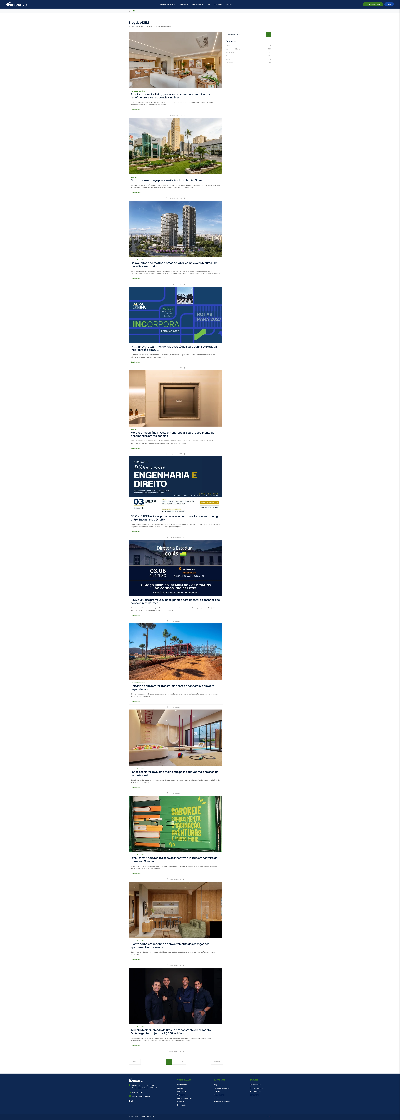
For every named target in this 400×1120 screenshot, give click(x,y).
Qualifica (217, 1091)
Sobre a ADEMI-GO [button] (167, 4)
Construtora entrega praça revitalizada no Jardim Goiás (166, 180)
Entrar (389, 4)
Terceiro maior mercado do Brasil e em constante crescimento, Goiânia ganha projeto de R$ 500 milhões (171, 1031)
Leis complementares (221, 1088)
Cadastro (180, 1102)
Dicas (248, 45)
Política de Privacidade (222, 1102)
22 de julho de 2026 (175, 793)
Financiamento (219, 1095)
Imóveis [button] (183, 4)
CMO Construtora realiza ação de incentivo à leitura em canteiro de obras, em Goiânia (174, 859)
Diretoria (180, 1088)
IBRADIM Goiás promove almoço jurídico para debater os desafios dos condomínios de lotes (175, 601)
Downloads (181, 1105)
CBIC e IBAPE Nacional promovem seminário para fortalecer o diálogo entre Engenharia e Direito (175, 517)
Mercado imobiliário (248, 49)
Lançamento (255, 1095)
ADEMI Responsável (184, 1098)
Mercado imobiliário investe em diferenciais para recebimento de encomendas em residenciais (172, 434)
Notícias (248, 59)
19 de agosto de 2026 (175, 284)
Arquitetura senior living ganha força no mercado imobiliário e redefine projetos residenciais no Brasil (170, 95)
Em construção (255, 1085)
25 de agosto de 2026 (175, 198)
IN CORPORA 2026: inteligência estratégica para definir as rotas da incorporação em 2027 (174, 348)
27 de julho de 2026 (175, 537)
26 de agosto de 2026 (175, 115)
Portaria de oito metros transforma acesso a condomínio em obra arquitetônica (172, 687)
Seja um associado (373, 4)
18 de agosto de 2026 (175, 368)
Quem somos (182, 1085)
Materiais (218, 4)
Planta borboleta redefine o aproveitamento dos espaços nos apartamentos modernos (170, 945)
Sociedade (248, 52)
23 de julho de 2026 (175, 621)
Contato (229, 4)
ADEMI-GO (248, 56)
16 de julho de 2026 (175, 1051)
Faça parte (181, 1095)
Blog (208, 4)
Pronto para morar (257, 1088)
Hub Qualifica (197, 4)
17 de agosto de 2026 (175, 454)
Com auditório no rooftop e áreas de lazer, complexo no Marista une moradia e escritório (174, 264)
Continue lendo (136, 110)
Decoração (248, 62)
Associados (181, 1091)
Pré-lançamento (256, 1091)
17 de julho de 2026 (175, 879)
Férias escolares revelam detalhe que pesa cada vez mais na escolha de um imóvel (174, 773)
